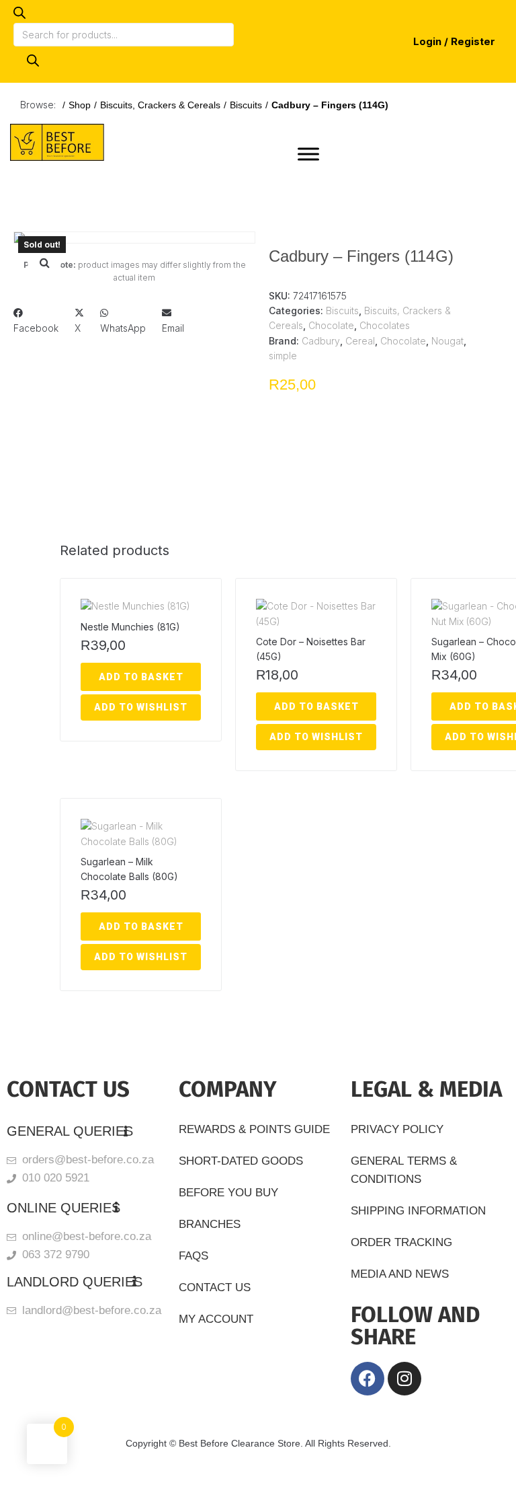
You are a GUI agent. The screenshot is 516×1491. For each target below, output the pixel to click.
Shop (80, 105)
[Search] (32, 61)
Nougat (447, 341)
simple (283, 355)
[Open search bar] (19, 15)
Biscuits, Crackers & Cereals (160, 105)
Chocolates (384, 325)
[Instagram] (404, 1378)
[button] (44, 262)
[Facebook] (367, 1378)
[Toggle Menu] (308, 153)
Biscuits (246, 105)
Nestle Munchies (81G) (130, 626)
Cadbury (321, 341)
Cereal (360, 341)
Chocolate (331, 325)
